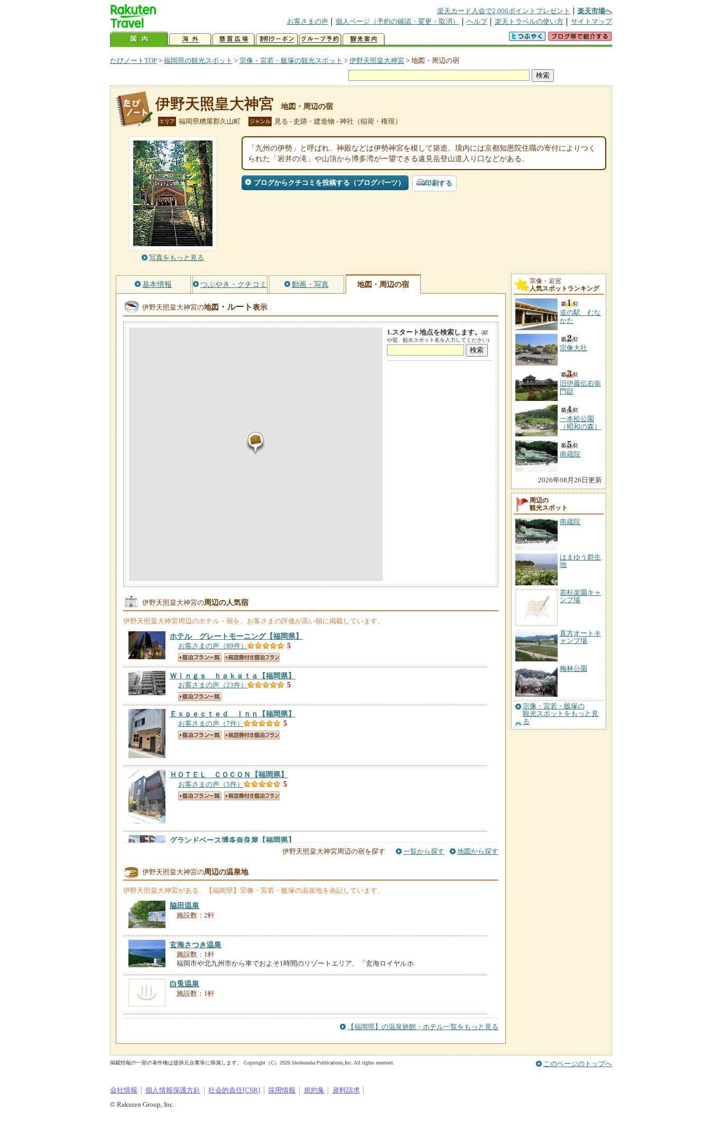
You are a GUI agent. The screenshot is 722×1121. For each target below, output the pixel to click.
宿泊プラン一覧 (199, 657)
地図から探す (477, 851)
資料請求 (346, 1090)
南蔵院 (570, 522)
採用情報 (281, 1090)
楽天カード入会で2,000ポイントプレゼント (503, 11)
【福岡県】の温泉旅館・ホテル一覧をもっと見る (422, 1027)
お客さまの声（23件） (212, 685)
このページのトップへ (577, 1064)
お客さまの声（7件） (211, 723)
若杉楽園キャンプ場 (580, 596)
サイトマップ (591, 21)
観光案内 (364, 39)
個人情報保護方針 (172, 1090)
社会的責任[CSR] (234, 1090)
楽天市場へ (595, 11)
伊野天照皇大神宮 (376, 60)
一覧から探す (424, 851)
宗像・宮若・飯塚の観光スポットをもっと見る (560, 714)
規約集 (314, 1090)
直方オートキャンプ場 (580, 636)
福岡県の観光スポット (198, 60)
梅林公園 (573, 668)
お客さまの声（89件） (212, 646)
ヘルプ (477, 21)
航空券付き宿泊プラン (252, 657)
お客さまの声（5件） (211, 784)
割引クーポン (277, 39)
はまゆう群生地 (580, 560)
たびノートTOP (133, 60)
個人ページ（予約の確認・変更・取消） (397, 21)
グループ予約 (320, 39)
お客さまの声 (307, 21)
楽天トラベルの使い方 (529, 21)
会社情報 (123, 1090)
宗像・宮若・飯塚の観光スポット (291, 60)
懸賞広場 (233, 39)
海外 (190, 39)
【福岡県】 (236, 636)
